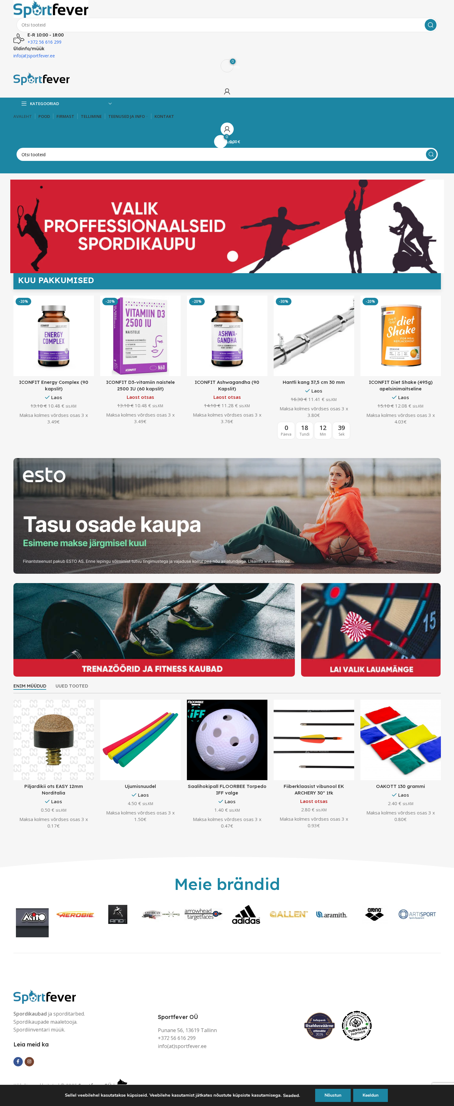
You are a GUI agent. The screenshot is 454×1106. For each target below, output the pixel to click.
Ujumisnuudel (140, 786)
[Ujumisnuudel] (140, 739)
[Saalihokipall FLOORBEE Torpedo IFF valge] (227, 739)
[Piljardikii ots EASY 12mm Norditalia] (53, 739)
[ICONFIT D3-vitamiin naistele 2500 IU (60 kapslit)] (140, 335)
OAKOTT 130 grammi (400, 786)
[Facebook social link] (18, 1061)
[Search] (431, 25)
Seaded (291, 1095)
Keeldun (370, 1095)
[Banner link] (227, 516)
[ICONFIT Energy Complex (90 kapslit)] (53, 335)
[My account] (227, 91)
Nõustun (333, 1095)
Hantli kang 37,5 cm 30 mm (314, 382)
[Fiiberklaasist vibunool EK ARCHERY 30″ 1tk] (314, 739)
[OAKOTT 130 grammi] (400, 739)
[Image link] (44, 996)
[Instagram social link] (29, 1061)
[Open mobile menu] (227, 167)
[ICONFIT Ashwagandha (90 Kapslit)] (227, 335)
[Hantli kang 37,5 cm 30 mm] (314, 335)
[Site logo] (50, 8)
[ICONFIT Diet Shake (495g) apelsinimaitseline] (400, 335)
